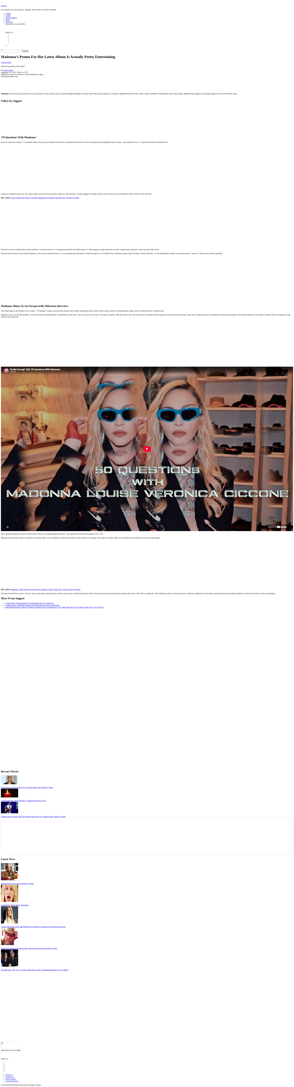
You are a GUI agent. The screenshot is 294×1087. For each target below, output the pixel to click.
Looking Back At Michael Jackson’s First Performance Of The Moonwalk (32, 605)
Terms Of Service (12, 1081)
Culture (3, 62)
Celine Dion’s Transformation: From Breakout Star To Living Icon (30, 603)
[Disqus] (147, 639)
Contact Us (10, 1077)
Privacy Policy (11, 1079)
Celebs (8, 62)
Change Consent (35, 1085)
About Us (9, 1075)
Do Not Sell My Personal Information (14, 1085)
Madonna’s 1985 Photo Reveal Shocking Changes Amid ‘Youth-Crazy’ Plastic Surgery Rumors (45, 589)
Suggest (4, 6)
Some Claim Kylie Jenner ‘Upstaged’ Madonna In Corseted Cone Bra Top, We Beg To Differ (45, 198)
